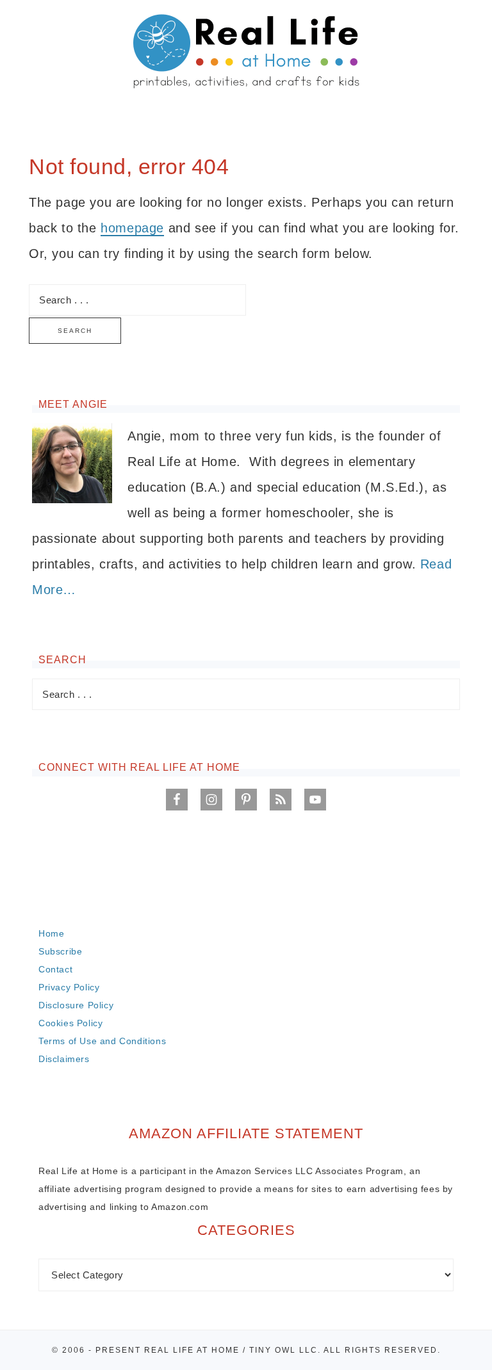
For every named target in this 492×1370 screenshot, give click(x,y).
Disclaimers (64, 1059)
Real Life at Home (245, 53)
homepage (132, 228)
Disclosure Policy (75, 1005)
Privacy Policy (68, 987)
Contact (55, 969)
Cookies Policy (70, 1023)
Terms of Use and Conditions (102, 1041)
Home (51, 933)
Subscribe (60, 951)
